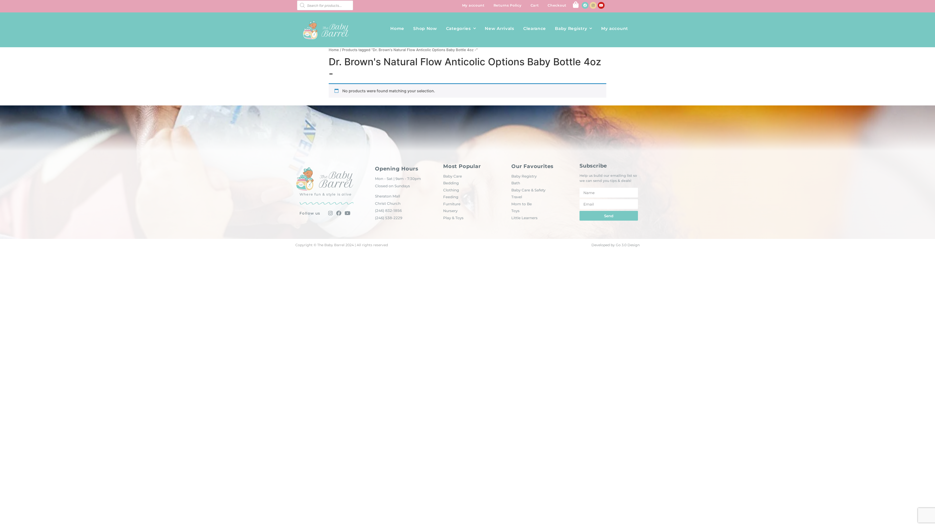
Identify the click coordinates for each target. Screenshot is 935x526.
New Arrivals (499, 28)
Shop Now (425, 28)
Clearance (534, 28)
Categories (458, 28)
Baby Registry (571, 28)
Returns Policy (508, 5)
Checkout (557, 5)
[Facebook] (585, 5)
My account (473, 5)
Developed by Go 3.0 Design (615, 245)
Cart (535, 5)
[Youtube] (601, 5)
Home (397, 28)
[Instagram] (593, 5)
